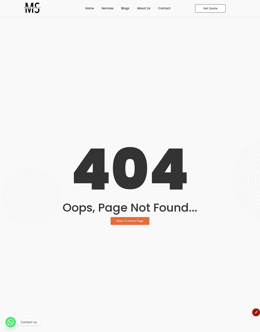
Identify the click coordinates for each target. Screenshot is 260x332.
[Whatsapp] (11, 322)
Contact (164, 8)
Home (89, 8)
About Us (143, 8)
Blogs (125, 8)
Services (107, 8)
